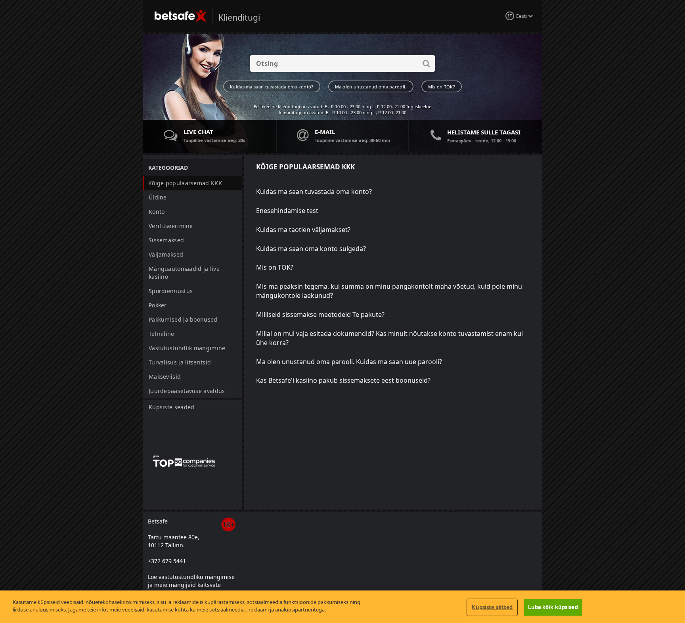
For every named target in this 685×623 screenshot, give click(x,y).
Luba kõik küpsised (553, 607)
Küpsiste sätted (492, 607)
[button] (192, 183)
